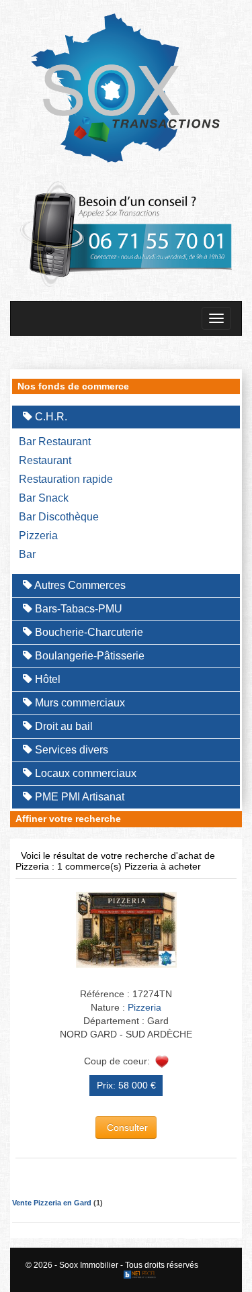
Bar (27, 554)
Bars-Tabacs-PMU (77, 608)
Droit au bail (62, 726)
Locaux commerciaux (84, 773)
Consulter (126, 1127)
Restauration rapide (66, 479)
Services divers (70, 749)
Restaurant (45, 460)
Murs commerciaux (78, 702)
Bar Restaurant (55, 441)
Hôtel (46, 679)
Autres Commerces (79, 585)
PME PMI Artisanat (78, 796)
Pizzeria (38, 535)
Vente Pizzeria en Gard (51, 1203)
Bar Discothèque (59, 516)
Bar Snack (44, 498)
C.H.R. (49, 416)
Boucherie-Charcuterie (87, 632)
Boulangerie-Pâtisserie (88, 655)
